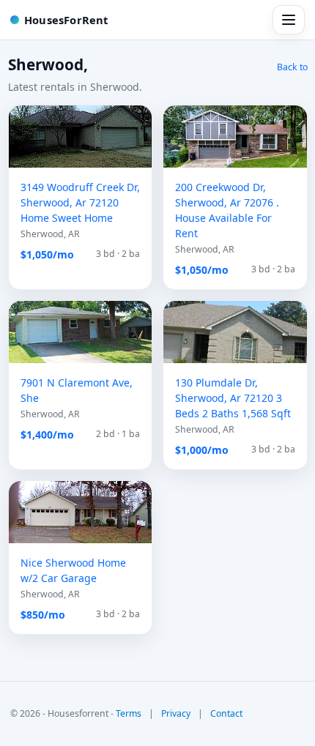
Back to (292, 67)
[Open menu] (289, 19)
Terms (128, 713)
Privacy (175, 713)
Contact (226, 713)
